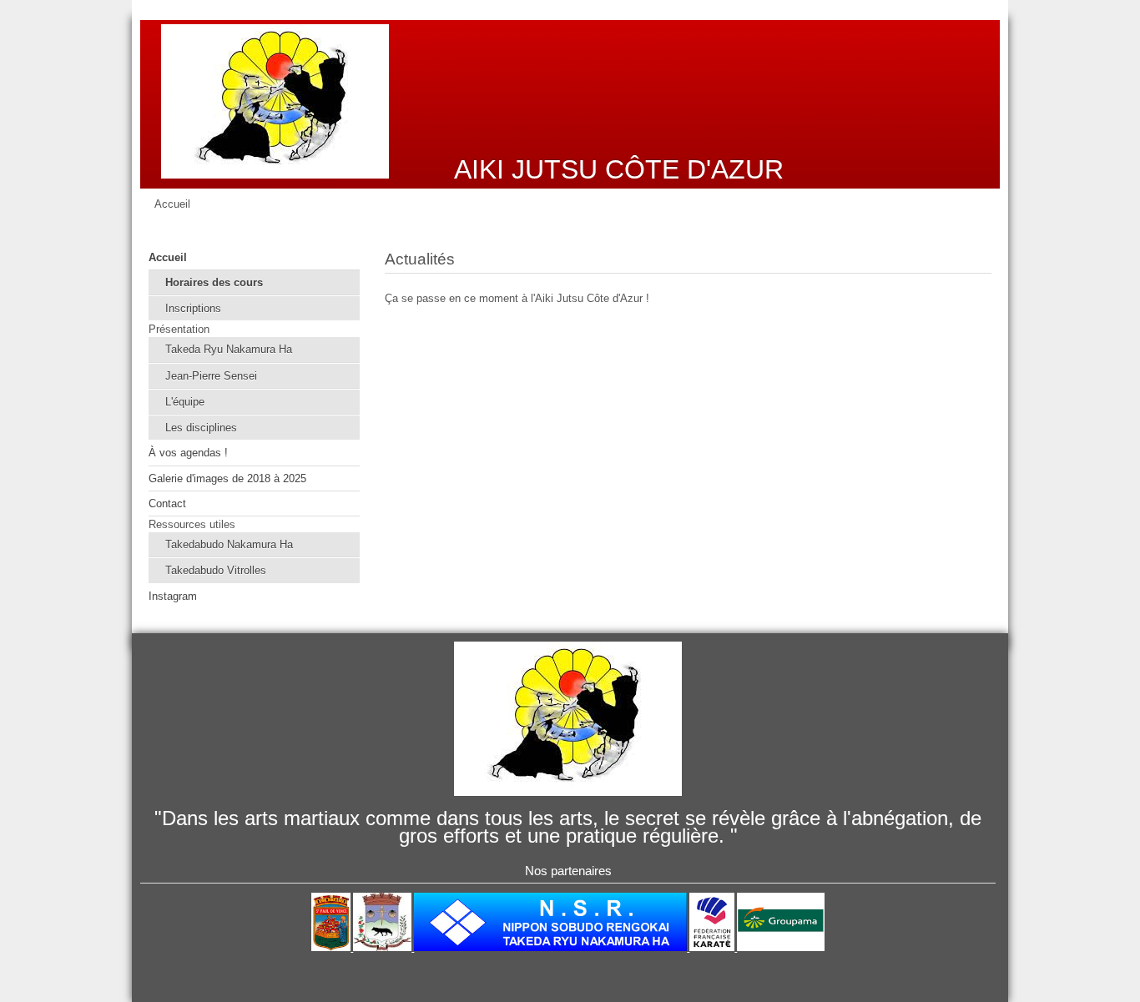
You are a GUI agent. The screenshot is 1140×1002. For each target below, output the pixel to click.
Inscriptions (193, 308)
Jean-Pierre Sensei (211, 376)
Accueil (168, 257)
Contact (167, 503)
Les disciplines (201, 427)
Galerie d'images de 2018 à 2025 (227, 478)
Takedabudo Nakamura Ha (229, 544)
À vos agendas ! (188, 452)
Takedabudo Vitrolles (215, 570)
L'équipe (184, 401)
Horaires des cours (214, 282)
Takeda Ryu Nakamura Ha (228, 349)
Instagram (173, 596)
